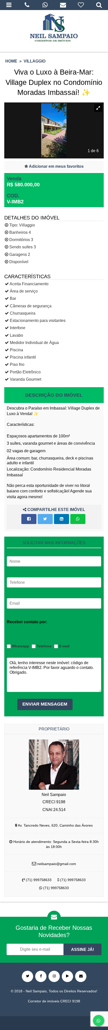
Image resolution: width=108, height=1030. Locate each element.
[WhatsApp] (45, 5)
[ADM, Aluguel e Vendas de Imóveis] (54, 28)
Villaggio (34, 61)
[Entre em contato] (80, 976)
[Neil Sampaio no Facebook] (40, 976)
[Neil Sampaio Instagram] (54, 976)
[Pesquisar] (99, 5)
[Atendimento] (27, 5)
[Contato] (63, 5)
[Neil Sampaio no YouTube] (67, 976)
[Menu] (9, 5)
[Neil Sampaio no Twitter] (27, 976)
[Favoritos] (81, 5)
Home (11, 61)
